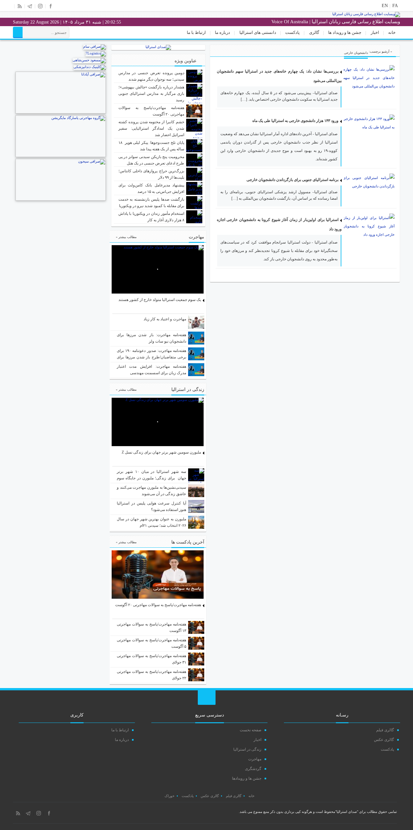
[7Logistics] (96, 53)
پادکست (292, 32)
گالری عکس (384, 739)
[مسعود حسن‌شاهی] (89, 60)
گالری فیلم (385, 730)
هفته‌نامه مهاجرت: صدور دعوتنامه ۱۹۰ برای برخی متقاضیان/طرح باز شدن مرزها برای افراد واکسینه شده (151, 357)
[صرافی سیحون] (60, 199)
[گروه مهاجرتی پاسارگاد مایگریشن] (60, 156)
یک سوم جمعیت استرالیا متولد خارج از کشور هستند (159, 299)
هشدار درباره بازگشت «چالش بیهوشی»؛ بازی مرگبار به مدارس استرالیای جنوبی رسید (151, 93)
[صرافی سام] (94, 46)
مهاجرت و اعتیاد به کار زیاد (165, 319)
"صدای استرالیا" (346, 812)
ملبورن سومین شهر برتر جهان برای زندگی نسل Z (161, 452)
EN (385, 5)
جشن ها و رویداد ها (344, 32)
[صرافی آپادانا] (60, 112)
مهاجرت (254, 759)
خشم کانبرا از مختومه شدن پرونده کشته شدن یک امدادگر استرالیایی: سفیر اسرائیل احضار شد (151, 128)
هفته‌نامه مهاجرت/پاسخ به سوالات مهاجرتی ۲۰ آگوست (158, 605)
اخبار (375, 32)
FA (395, 5)
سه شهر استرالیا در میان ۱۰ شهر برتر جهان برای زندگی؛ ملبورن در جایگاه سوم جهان (151, 478)
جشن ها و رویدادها (246, 778)
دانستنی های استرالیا (257, 32)
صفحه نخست (250, 730)
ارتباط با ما (196, 32)
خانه (392, 32)
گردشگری (253, 768)
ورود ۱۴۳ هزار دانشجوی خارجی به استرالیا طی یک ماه (295, 120)
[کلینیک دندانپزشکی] (90, 67)
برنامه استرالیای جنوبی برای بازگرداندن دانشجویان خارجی (292, 179)
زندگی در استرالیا (247, 749)
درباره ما (222, 32)
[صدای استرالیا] (366, 16)
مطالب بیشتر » (126, 237)
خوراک (170, 796)
